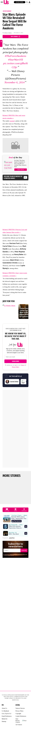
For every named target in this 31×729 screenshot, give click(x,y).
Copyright (18, 713)
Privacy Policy (15, 367)
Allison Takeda (8, 32)
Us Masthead (5, 711)
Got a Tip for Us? (6, 713)
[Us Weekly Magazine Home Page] (6, 2)
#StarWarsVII (15, 59)
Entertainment (7, 11)
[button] (27, 2)
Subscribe (19, 2)
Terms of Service (20, 708)
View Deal (20, 169)
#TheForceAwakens (15, 56)
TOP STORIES (14, 36)
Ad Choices (19, 724)
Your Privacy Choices (18, 720)
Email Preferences (7, 716)
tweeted (12, 121)
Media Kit (4, 719)
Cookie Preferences (21, 716)
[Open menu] (2, 2)
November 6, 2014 (14, 82)
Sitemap (4, 721)
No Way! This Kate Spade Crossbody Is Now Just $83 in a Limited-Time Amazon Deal (20, 163)
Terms (22, 365)
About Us (4, 708)
